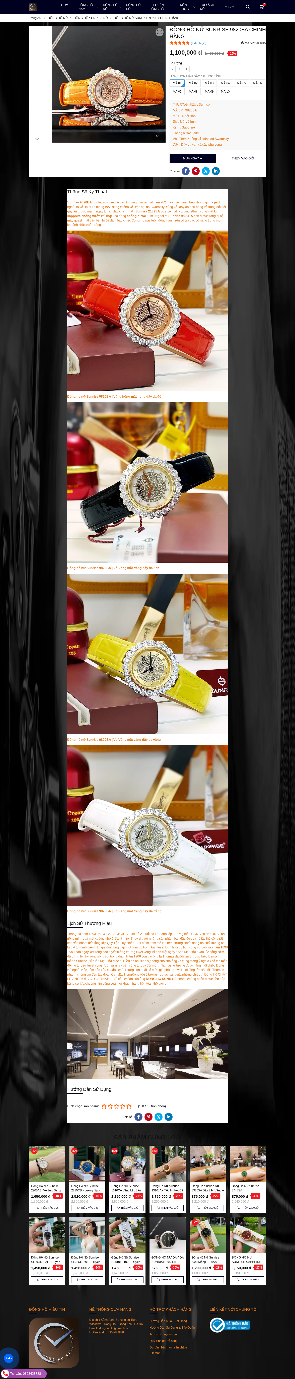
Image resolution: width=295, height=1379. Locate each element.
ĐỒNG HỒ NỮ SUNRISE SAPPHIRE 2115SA (246, 1262)
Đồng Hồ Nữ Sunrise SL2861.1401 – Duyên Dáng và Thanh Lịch (85, 1262)
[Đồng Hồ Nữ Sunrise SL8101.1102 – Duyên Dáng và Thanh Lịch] (127, 1235)
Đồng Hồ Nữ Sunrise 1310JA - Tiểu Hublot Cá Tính (167, 1190)
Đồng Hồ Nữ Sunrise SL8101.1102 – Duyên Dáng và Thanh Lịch (125, 1262)
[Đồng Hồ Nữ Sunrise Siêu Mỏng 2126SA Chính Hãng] (208, 1235)
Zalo (9, 1358)
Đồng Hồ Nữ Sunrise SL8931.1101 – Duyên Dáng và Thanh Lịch (45, 1262)
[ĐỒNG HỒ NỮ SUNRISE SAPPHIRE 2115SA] (248, 1235)
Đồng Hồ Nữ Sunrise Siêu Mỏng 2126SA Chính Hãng (205, 1262)
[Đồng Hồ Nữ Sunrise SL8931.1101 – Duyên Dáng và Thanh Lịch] (47, 1235)
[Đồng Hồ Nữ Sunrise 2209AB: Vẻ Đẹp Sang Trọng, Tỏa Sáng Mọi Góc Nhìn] (47, 1164)
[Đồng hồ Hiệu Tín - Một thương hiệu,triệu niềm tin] (41, 7)
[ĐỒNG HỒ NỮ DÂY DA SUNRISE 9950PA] (168, 1235)
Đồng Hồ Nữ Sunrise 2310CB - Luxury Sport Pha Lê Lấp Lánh (86, 1190)
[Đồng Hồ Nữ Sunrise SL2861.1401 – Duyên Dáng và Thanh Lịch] (87, 1235)
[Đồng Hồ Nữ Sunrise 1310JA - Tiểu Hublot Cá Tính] (168, 1164)
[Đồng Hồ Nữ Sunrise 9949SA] (248, 1164)
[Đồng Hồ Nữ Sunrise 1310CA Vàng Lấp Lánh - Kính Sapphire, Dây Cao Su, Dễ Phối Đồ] (127, 1164)
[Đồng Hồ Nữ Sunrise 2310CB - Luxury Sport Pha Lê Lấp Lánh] (87, 1164)
